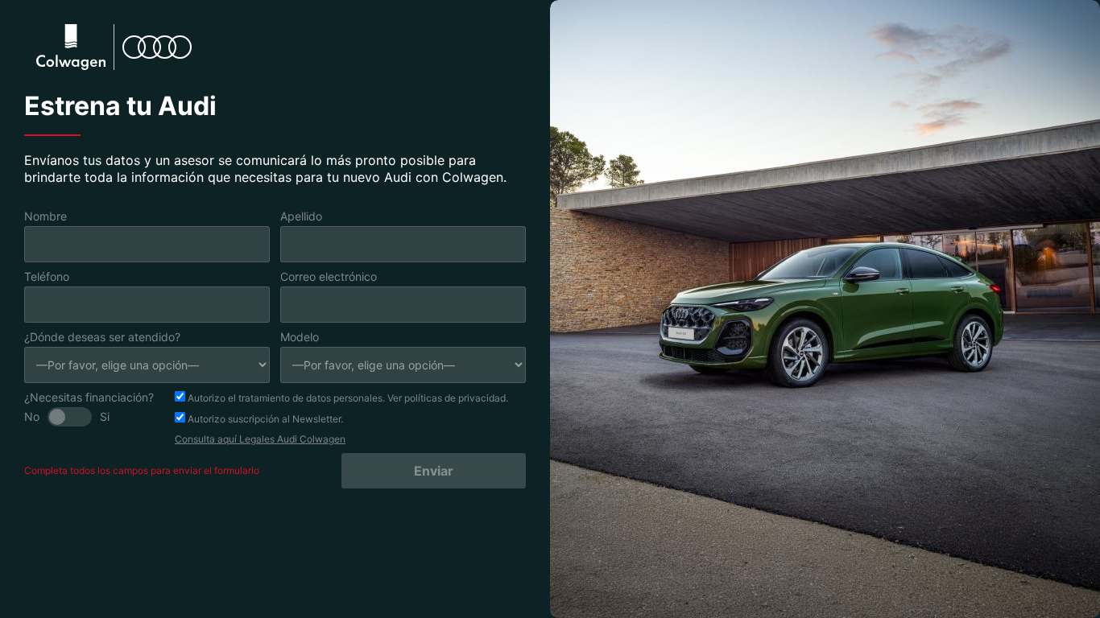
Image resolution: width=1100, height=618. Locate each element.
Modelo (299, 337)
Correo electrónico (328, 276)
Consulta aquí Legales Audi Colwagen (260, 439)
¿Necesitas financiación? (89, 397)
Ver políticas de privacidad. (447, 398)
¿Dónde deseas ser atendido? (102, 337)
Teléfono (46, 276)
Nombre (45, 216)
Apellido (301, 216)
